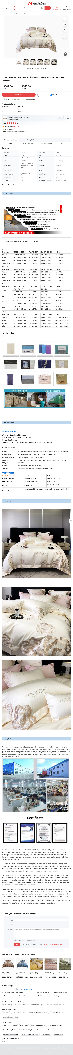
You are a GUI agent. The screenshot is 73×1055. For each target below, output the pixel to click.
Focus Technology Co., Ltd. (24, 1048)
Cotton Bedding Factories (38, 1025)
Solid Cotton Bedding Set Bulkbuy (12, 1038)
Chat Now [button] (55, 95)
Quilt (24, 1013)
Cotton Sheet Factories (55, 1025)
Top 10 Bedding (46, 1034)
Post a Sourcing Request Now (53, 944)
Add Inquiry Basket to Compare (36, 68)
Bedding (23, 13)
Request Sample (30, 99)
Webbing (56, 996)
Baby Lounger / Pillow (42, 993)
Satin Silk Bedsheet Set (57, 1013)
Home (3, 13)
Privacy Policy (63, 1048)
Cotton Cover (24, 1025)
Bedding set (5, 996)
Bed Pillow (6, 1013)
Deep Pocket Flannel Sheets (10, 1017)
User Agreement (46, 1048)
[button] (65, 143)
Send (17, 944)
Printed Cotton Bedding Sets (45, 1030)
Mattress (21, 993)
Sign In (4, 131)
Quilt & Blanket (40, 996)
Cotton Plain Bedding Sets (26, 1030)
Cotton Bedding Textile (9, 1030)
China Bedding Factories (10, 1025)
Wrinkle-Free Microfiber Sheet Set (38, 1013)
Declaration (55, 1048)
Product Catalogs (27, 989)
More (3, 1042)
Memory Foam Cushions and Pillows (12, 993)
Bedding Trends (58, 1034)
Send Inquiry (19, 95)
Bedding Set (16, 1013)
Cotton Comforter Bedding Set (30, 1034)
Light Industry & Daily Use (13, 13)
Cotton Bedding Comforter (10, 1034)
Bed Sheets (29, 13)
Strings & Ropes (23, 996)
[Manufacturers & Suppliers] (36, 3)
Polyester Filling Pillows (60, 993)
